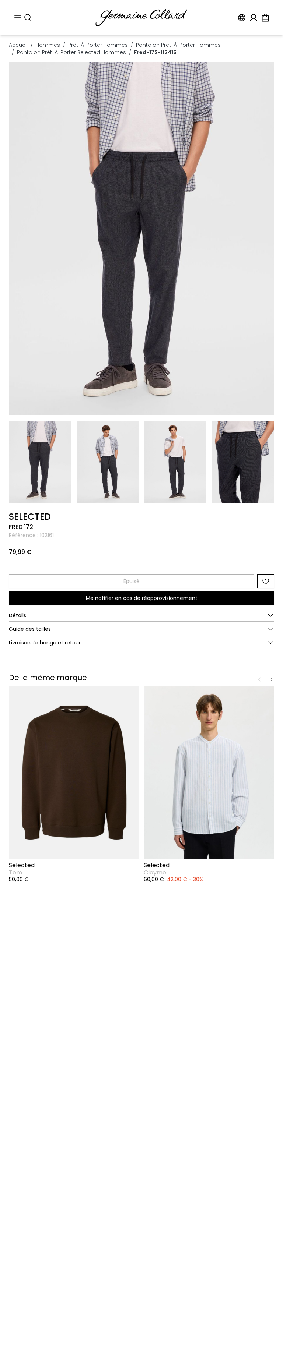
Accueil (18, 45)
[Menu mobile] (17, 17)
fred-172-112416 (155, 52)
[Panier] (265, 17)
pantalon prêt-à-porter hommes (178, 45)
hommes (48, 45)
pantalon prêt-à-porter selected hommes (71, 52)
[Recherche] (28, 17)
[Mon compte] (253, 17)
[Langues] (241, 17)
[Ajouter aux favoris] (265, 581)
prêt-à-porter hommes (98, 45)
